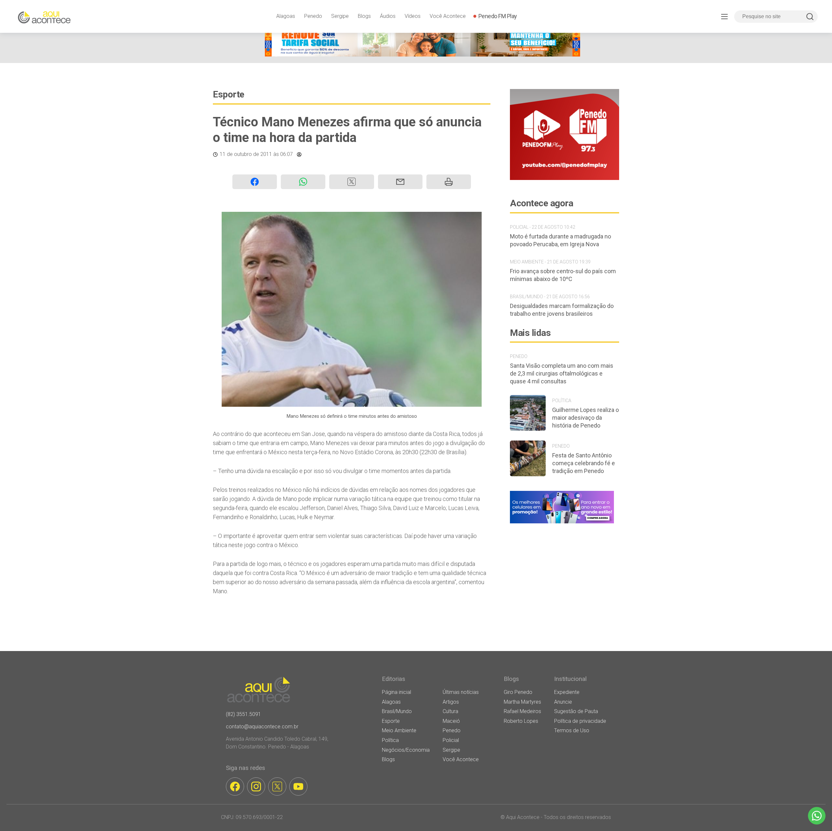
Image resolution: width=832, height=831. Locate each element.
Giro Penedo (518, 692)
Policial (451, 740)
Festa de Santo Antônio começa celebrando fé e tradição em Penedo (583, 463)
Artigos (451, 702)
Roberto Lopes (521, 721)
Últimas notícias (461, 692)
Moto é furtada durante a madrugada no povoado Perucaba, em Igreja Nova (560, 240)
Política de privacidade (580, 721)
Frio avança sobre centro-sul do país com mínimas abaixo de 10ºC (563, 275)
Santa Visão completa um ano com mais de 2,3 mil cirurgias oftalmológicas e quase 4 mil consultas (561, 373)
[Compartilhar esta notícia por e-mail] (400, 181)
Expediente (566, 692)
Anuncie (563, 702)
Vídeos (413, 16)
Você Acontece (448, 16)
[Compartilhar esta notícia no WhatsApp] (303, 181)
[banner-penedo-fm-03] (564, 178)
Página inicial (396, 692)
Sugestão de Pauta (576, 711)
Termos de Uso (571, 730)
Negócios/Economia (406, 750)
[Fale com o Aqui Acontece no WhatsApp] (817, 816)
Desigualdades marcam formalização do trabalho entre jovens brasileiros (562, 309)
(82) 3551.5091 (243, 714)
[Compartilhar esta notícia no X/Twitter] (351, 181)
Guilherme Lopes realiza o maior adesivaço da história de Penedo (585, 417)
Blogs (364, 16)
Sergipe (340, 16)
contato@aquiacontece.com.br (262, 726)
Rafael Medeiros (522, 711)
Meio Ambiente (399, 730)
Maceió (451, 721)
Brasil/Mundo (397, 711)
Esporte (228, 94)
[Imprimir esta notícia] (448, 181)
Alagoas (285, 16)
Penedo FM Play (497, 16)
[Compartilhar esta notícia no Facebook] (254, 181)
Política (390, 740)
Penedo (313, 16)
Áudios (388, 16)
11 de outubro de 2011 (246, 154)
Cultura (450, 711)
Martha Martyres (522, 702)
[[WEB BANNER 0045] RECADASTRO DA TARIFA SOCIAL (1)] (422, 55)
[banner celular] (562, 523)
